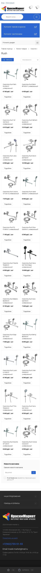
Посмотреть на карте (10, 538)
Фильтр (9, 60)
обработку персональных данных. (21, 479)
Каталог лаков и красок (14, 27)
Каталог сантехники (13, 34)
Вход (2, 3)
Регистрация (10, 3)
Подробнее (7, 97)
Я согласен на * (21, 479)
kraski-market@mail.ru (18, 549)
